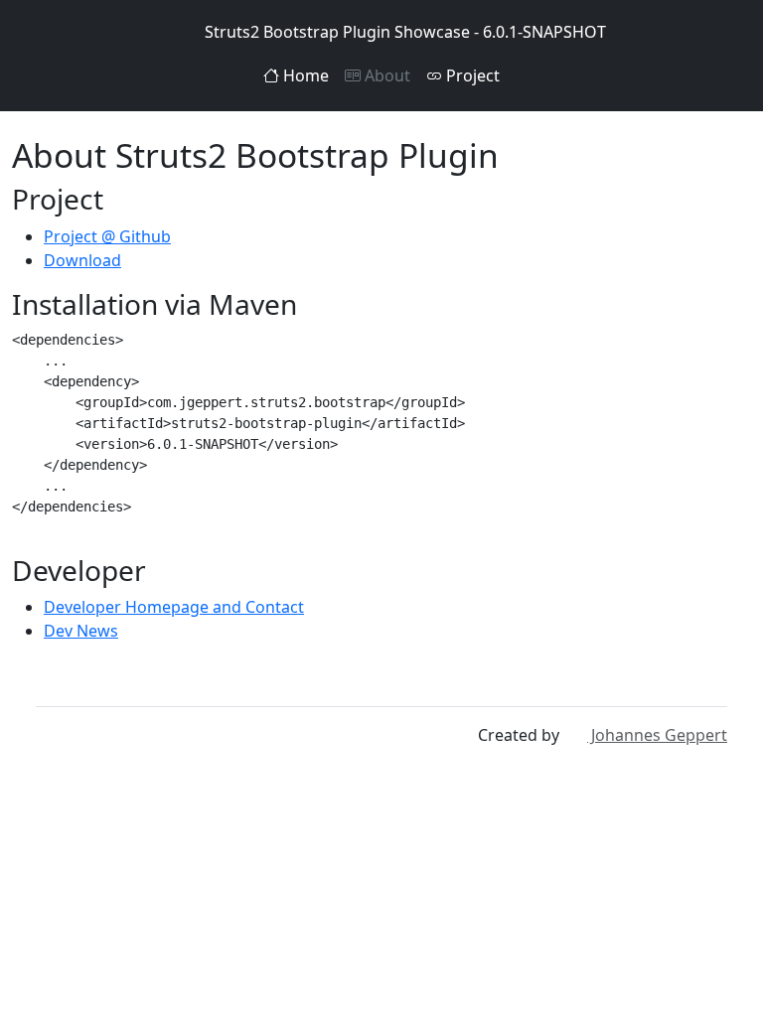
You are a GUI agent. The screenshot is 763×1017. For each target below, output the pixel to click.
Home (304, 75)
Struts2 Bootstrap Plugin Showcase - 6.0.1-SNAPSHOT (405, 32)
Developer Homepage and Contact (174, 607)
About (385, 75)
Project (471, 75)
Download (82, 260)
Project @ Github (107, 236)
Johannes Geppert (657, 735)
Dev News (81, 631)
